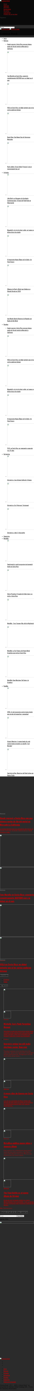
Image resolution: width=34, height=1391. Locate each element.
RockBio (6, 686)
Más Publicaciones (6, 1208)
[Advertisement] (17, 795)
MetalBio (6, 538)
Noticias (6, 6)
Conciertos (7, 13)
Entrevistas (7, 9)
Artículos (6, 7)
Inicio (5, 4)
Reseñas (6, 11)
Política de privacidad (10, 14)
